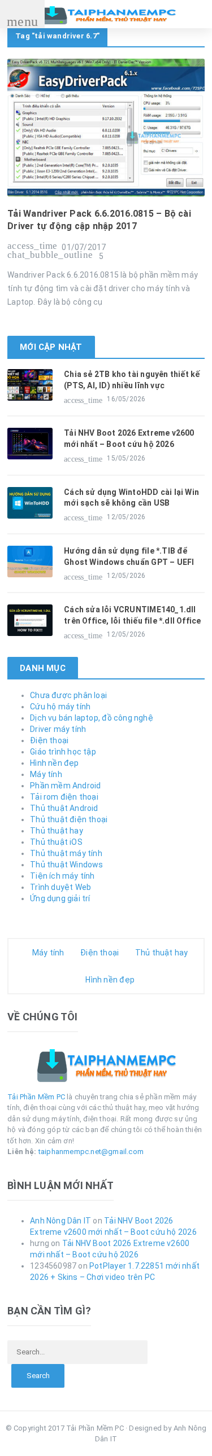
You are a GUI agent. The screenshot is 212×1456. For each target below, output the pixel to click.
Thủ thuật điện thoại (68, 819)
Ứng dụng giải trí (60, 898)
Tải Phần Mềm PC (36, 1097)
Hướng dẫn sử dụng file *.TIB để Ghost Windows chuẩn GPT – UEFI (129, 556)
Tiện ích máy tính (62, 875)
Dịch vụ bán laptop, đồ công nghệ (91, 717)
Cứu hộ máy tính (60, 706)
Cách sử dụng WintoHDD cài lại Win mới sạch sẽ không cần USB (131, 498)
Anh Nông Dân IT (60, 1220)
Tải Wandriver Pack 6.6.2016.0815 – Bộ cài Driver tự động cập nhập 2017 (99, 219)
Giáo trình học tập (63, 751)
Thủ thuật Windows (66, 864)
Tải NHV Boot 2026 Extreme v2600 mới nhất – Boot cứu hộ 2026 (129, 438)
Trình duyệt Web (60, 887)
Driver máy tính (58, 729)
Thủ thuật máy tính (66, 853)
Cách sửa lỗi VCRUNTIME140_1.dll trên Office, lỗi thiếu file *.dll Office (132, 615)
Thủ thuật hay (56, 830)
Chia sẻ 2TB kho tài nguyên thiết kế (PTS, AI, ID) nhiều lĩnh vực (132, 380)
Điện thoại (49, 740)
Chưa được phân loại (68, 695)
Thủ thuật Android (64, 808)
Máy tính (46, 774)
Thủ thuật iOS (56, 842)
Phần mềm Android (65, 785)
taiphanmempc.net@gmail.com (91, 1151)
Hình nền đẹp (54, 763)
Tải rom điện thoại (64, 796)
